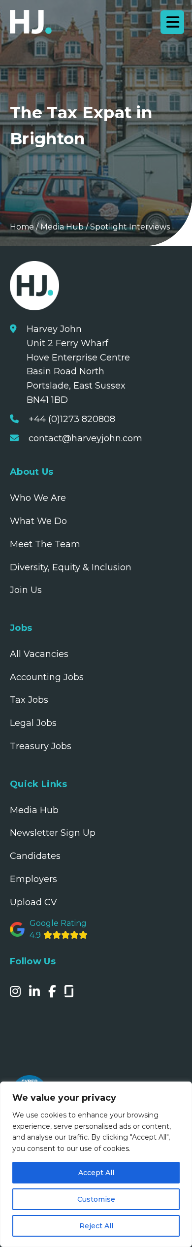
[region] (96, 1164)
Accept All (96, 1172)
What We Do (38, 521)
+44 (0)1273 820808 (72, 419)
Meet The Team (45, 544)
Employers (33, 879)
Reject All (96, 1225)
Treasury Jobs (40, 746)
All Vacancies (39, 654)
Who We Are (38, 497)
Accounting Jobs (47, 677)
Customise (96, 1199)
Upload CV (33, 902)
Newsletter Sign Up (53, 832)
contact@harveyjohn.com (85, 438)
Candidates (35, 856)
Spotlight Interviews (130, 226)
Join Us (26, 590)
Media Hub (62, 226)
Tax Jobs (29, 699)
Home (22, 226)
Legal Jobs (33, 723)
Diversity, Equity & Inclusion (70, 567)
